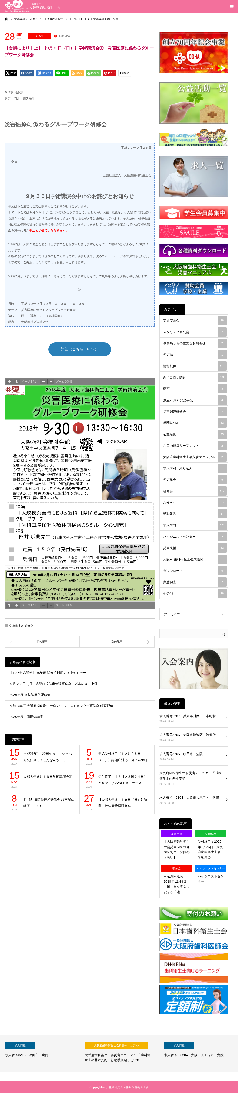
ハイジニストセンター (193, 536)
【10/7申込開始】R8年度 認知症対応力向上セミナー (49, 673)
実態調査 (193, 582)
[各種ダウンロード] (193, 250)
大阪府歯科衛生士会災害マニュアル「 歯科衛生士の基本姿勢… (190, 775)
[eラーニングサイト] (193, 982)
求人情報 (193, 525)
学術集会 (193, 480)
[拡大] (50, 381)
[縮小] (43, 381)
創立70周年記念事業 (193, 400)
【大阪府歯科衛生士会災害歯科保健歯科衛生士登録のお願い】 (177, 849)
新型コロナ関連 (193, 377)
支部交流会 (193, 320)
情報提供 (193, 366)
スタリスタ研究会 (193, 332)
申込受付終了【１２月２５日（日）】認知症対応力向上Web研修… (122, 757)
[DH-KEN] (193, 1013)
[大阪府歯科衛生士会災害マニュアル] (193, 269)
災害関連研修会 (193, 411)
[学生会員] (193, 212)
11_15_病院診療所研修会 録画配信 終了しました (49, 803)
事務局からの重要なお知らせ (193, 343)
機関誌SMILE (193, 423)
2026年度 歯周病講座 (26, 717)
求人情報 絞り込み (193, 468)
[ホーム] (6, 19)
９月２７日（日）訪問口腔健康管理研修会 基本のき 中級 (53, 684)
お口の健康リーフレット (193, 445)
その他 (193, 593)
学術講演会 (16, 625)
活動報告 (193, 514)
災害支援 (193, 548)
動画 (193, 389)
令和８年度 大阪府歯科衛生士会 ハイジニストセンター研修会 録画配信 (61, 706)
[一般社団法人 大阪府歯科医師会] (193, 950)
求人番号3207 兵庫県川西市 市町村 (187, 716)
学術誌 (193, 355)
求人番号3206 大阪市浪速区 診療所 (187, 735)
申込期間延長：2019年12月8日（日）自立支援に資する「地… (177, 884)
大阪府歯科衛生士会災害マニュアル (193, 457)
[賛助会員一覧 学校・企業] (193, 288)
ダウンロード (193, 570)
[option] (39, 1053)
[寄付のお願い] (193, 919)
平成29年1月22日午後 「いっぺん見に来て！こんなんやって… (47, 757)
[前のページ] (9, 381)
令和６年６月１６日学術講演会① (47, 776)
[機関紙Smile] (193, 231)
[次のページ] (16, 381)
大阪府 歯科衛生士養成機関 (193, 559)
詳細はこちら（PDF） (79, 349)
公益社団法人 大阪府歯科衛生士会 (127, 1087)
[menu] (231, 6)
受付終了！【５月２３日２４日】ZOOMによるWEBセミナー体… (122, 780)
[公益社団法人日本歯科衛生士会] (193, 934)
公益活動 (193, 434)
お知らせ (193, 502)
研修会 (39, 36)
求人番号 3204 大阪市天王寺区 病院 (189, 797)
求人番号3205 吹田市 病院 (181, 754)
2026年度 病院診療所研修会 (30, 695)
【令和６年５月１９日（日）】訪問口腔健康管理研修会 (122, 803)
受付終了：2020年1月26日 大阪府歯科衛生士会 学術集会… (211, 849)
